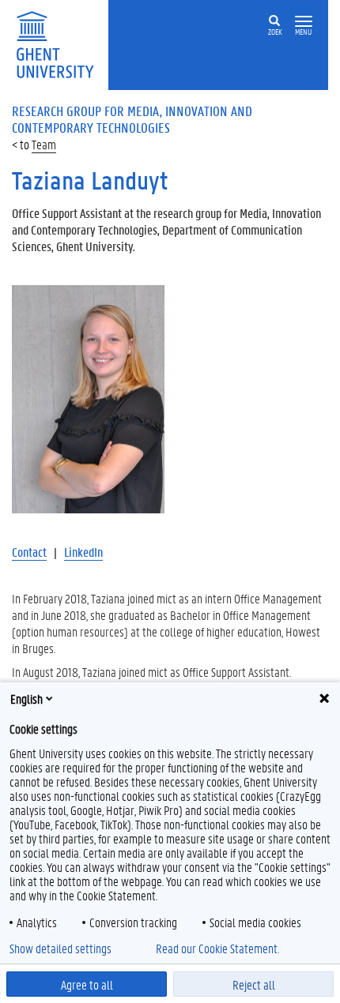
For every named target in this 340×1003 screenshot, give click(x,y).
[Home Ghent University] (60, 43)
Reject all (253, 984)
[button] (303, 21)
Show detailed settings (60, 948)
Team (44, 144)
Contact (29, 551)
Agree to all (87, 984)
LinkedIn (83, 551)
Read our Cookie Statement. (217, 948)
